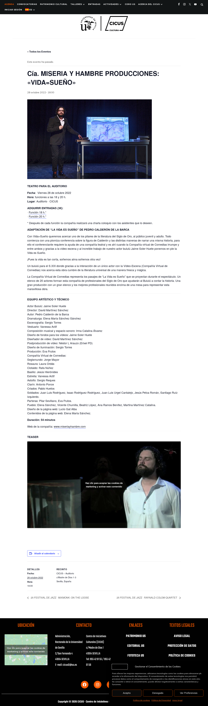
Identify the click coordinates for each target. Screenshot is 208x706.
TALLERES (76, 4)
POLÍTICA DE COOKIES (182, 655)
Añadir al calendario (44, 553)
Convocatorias (27, 4)
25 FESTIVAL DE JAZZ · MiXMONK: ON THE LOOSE (59, 597)
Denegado (157, 692)
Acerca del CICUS (149, 4)
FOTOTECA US (135, 655)
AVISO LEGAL (182, 636)
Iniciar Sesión (13, 10)
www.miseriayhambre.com (70, 426)
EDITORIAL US (135, 645)
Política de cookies (141, 700)
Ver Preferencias (188, 692)
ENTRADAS (94, 4)
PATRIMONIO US (136, 636)
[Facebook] (84, 684)
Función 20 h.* (37, 216)
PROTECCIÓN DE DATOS (182, 645)
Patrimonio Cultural (53, 4)
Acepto (127, 692)
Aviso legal (177, 700)
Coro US (130, 4)
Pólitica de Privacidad (161, 700)
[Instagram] (97, 684)
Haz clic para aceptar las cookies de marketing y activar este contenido (104, 484)
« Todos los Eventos (39, 51)
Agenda (9, 4)
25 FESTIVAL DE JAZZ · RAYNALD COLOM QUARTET (147, 597)
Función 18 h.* (37, 212)
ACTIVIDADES (111, 4)
